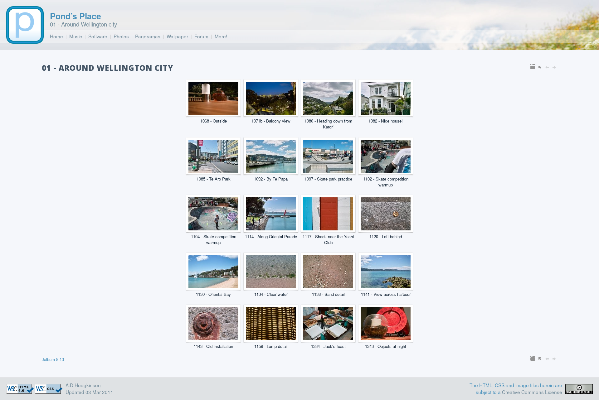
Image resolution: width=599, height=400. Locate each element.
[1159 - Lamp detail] (271, 338)
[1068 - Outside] (213, 112)
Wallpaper (177, 36)
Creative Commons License (532, 391)
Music (75, 36)
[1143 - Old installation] (213, 338)
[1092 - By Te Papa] (271, 170)
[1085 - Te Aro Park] (213, 170)
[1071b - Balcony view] (271, 112)
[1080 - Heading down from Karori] (328, 112)
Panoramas (147, 36)
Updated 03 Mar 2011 (89, 391)
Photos (121, 36)
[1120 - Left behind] (386, 228)
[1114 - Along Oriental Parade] (271, 228)
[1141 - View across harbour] (386, 286)
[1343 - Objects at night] (386, 338)
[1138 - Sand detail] (328, 286)
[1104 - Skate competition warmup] (213, 228)
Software (97, 36)
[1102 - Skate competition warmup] (386, 170)
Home (56, 36)
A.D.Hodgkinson (83, 385)
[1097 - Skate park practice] (328, 170)
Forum (201, 36)
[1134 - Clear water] (271, 286)
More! (221, 36)
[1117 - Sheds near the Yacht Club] (328, 228)
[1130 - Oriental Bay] (213, 286)
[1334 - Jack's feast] (328, 338)
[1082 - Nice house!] (386, 112)
